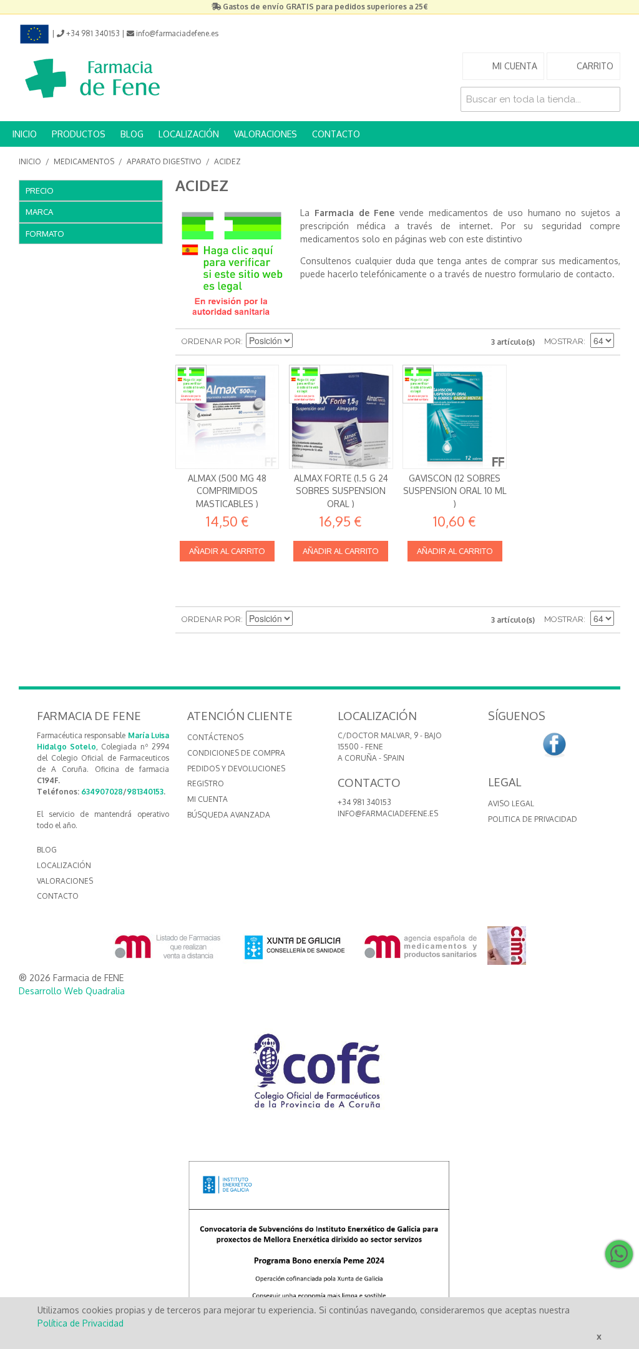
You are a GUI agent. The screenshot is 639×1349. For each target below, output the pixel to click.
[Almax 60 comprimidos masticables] (227, 416)
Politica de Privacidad (532, 819)
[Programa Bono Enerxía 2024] (319, 1242)
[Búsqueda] (607, 99)
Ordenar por (211, 341)
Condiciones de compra (236, 753)
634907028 (102, 791)
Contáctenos (215, 737)
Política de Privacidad (80, 1323)
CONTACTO (336, 134)
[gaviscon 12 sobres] (454, 416)
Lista (347, 341)
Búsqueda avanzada (228, 814)
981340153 (145, 791)
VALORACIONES (265, 134)
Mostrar (563, 341)
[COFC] (319, 1075)
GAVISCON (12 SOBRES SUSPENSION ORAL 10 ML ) (455, 491)
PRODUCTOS (78, 134)
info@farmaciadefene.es (388, 813)
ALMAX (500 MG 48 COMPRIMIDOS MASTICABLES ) (227, 491)
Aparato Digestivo (164, 161)
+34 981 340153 (364, 802)
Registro (205, 783)
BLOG (132, 134)
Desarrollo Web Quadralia (72, 991)
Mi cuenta (207, 799)
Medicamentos (84, 161)
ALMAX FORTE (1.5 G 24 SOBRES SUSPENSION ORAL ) (341, 491)
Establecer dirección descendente (304, 341)
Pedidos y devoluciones (236, 768)
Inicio (30, 161)
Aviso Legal (511, 803)
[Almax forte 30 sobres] (341, 416)
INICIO (24, 134)
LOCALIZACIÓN (189, 134)
